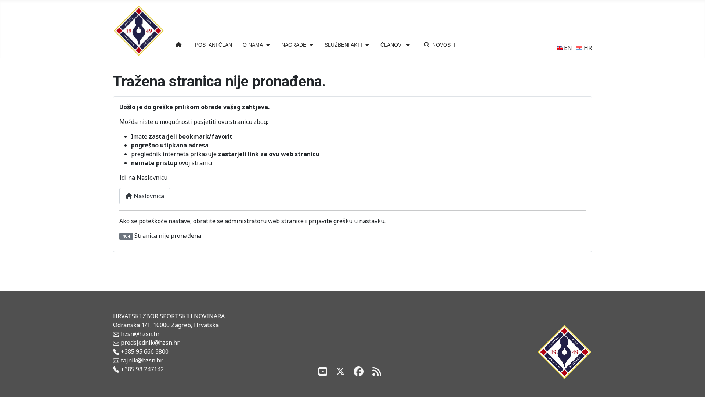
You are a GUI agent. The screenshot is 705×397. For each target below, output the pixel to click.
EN (567, 48)
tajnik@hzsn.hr (142, 360)
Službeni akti (343, 45)
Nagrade (293, 45)
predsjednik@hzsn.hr (149, 343)
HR (587, 48)
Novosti (443, 45)
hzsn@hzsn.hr (140, 334)
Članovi (391, 45)
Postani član (213, 45)
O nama (253, 45)
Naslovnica (148, 196)
